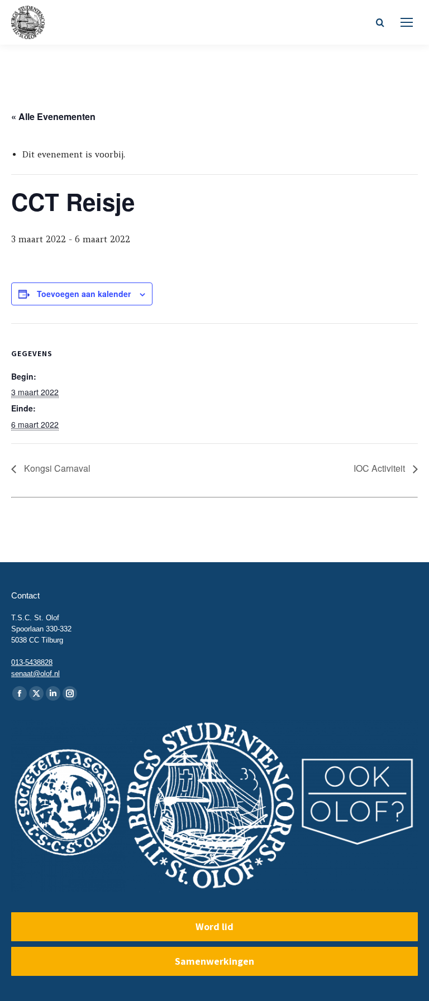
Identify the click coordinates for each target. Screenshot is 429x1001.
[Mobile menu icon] (406, 22)
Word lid (214, 926)
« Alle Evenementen (53, 116)
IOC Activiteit (380, 468)
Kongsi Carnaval (56, 468)
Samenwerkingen (214, 961)
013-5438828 (32, 662)
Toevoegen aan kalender (84, 293)
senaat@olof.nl (35, 673)
